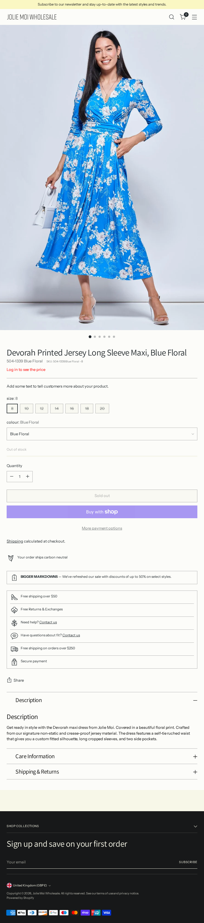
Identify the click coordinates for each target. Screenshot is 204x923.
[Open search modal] (171, 17)
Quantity (14, 465)
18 (87, 408)
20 (102, 408)
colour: (23, 422)
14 (57, 408)
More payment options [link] (102, 528)
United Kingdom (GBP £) (30, 885)
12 (42, 408)
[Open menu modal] (194, 17)
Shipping (15, 541)
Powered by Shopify (20, 898)
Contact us (48, 622)
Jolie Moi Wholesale (46, 893)
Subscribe (188, 862)
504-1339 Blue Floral (25, 361)
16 (72, 408)
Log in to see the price (26, 369)
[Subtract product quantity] (11, 476)
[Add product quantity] (27, 476)
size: (12, 398)
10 (26, 408)
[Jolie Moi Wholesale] (32, 17)
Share (19, 680)
